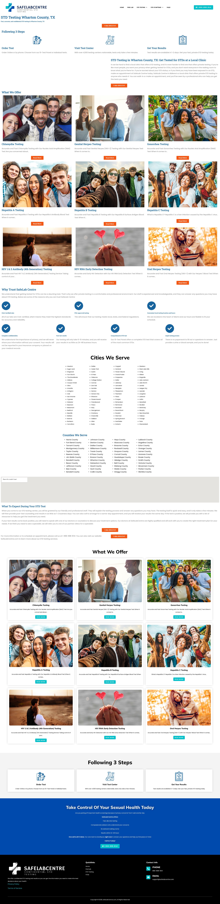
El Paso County (96, 454)
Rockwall (118, 408)
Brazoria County (121, 445)
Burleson (70, 421)
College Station (96, 380)
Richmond (118, 405)
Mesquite (118, 388)
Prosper (118, 399)
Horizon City (95, 394)
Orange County (145, 448)
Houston (70, 366)
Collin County (96, 472)
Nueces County (72, 454)
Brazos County (96, 457)
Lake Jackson (143, 380)
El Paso (93, 375)
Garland (118, 369)
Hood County (96, 466)
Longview (142, 394)
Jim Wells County (73, 457)
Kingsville (142, 377)
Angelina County (145, 442)
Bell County (119, 463)
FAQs (168, 7)
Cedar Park (95, 369)
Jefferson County (73, 466)
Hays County (119, 439)
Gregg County (120, 472)
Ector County (144, 445)
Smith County (144, 460)
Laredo (141, 386)
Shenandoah (143, 424)
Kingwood (70, 372)
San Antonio (71, 397)
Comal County (120, 454)
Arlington (70, 391)
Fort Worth (71, 375)
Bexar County (72, 463)
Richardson (119, 402)
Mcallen (142, 405)
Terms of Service (15, 888)
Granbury (94, 413)
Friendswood (95, 402)
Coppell (118, 366)
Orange (142, 419)
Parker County (144, 469)
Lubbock (142, 397)
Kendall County (72, 472)
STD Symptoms (156, 7)
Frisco (93, 405)
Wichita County (145, 472)
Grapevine (118, 377)
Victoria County (145, 463)
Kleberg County (121, 466)
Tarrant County (72, 445)
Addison (94, 419)
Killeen (141, 375)
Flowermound (96, 399)
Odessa (141, 416)
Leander (142, 391)
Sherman (118, 416)
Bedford (70, 410)
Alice (68, 386)
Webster (70, 402)
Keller (117, 380)
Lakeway (118, 383)
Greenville (94, 416)
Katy (92, 408)
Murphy (142, 410)
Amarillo (70, 388)
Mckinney (142, 408)
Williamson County (98, 448)
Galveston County (98, 463)
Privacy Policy (13, 884)
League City (143, 388)
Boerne (69, 419)
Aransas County (145, 454)
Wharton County (97, 460)
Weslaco (142, 366)
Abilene (69, 380)
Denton (93, 391)
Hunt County (95, 469)
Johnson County (97, 439)
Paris (141, 421)
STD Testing (141, 7)
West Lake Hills (144, 369)
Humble (94, 388)
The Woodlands (72, 377)
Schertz (118, 424)
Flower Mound (120, 372)
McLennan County (146, 466)
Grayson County (121, 451)
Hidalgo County (121, 460)
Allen (93, 421)
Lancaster (118, 386)
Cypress (70, 399)
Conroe (93, 383)
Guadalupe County (122, 457)
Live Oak (94, 386)
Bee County (71, 469)
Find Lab (130, 7)
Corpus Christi (72, 383)
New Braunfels (144, 413)
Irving (141, 372)
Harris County (72, 439)
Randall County (72, 460)
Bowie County (144, 457)
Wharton (94, 397)
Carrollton (70, 424)
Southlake (118, 421)
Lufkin (141, 399)
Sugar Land (71, 369)
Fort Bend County (73, 442)
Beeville (69, 413)
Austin (93, 372)
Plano (117, 397)
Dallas (93, 366)
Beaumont (70, 408)
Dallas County (96, 445)
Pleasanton (119, 391)
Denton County (96, 442)
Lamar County (144, 451)
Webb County (120, 469)
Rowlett (118, 413)
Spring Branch (120, 419)
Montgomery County (75, 448)
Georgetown (95, 410)
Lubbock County (145, 439)
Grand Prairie (119, 375)
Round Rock (119, 410)
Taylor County (72, 451)
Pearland (118, 394)
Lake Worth (143, 383)
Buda (93, 424)
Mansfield (142, 402)
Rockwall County (121, 448)
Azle (68, 394)
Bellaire (69, 416)
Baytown (70, 405)
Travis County (96, 451)
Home (122, 7)
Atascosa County (121, 442)
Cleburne (94, 377)
